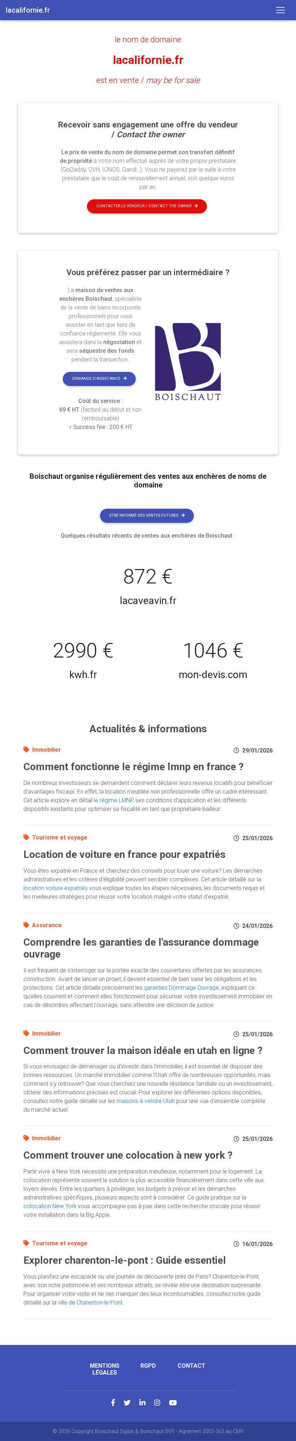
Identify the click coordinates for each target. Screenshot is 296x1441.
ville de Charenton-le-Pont (90, 1302)
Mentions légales (104, 1369)
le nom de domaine (148, 39)
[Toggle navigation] (280, 10)
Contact (191, 1365)
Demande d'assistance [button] (96, 378)
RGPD (148, 1365)
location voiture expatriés (55, 888)
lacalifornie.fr (148, 60)
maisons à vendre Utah (146, 1101)
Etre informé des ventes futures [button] (143, 515)
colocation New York (50, 1206)
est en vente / (148, 80)
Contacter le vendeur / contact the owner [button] (143, 206)
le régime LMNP (113, 800)
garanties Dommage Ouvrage (181, 987)
